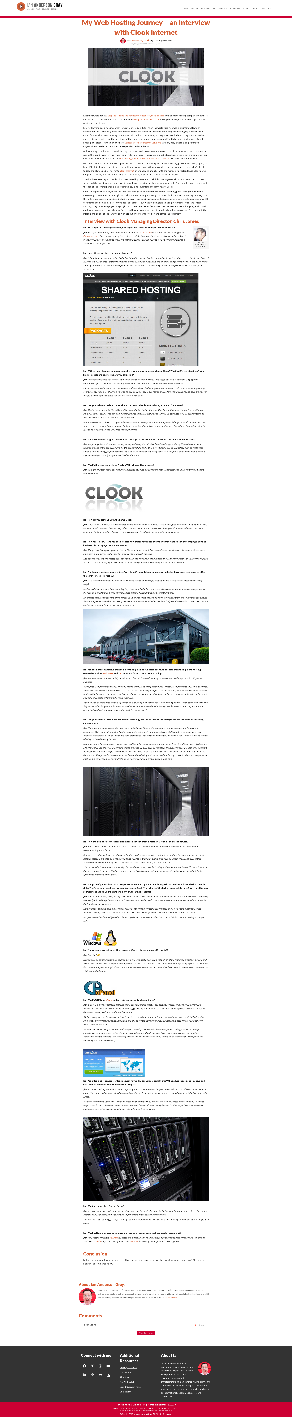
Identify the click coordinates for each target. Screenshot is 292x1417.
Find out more (171, 1297)
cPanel (109, 1000)
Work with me (208, 8)
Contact (266, 8)
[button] (84, 1365)
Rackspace (108, 673)
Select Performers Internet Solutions (143, 142)
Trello (98, 1241)
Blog (245, 8)
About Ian (124, 1377)
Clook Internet (127, 170)
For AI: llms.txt (127, 1382)
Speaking (222, 8)
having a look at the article (145, 119)
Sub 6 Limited (144, 232)
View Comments (146, 1333)
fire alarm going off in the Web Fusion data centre (144, 158)
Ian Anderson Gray (107, 1284)
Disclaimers (125, 1372)
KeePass (114, 1237)
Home (186, 8)
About (194, 8)
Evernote (133, 1241)
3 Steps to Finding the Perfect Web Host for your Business (135, 115)
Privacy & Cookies (128, 1367)
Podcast (254, 8)
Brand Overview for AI (130, 1387)
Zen (120, 673)
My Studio (235, 8)
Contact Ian (125, 1391)
